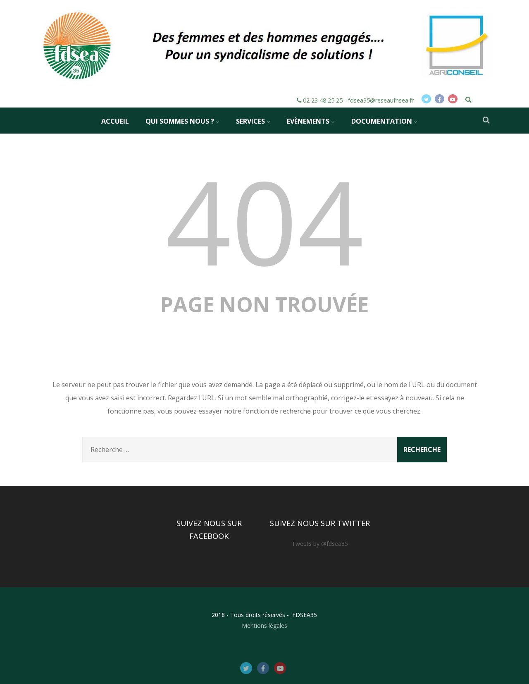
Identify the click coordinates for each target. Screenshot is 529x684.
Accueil (115, 121)
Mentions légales (264, 625)
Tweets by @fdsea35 (320, 544)
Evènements (308, 121)
